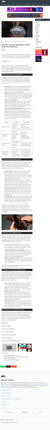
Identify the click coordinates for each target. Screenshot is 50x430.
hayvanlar (5, 385)
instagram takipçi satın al (6, 392)
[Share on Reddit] (14, 367)
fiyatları (9, 385)
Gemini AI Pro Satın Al (5, 395)
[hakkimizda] (1, 419)
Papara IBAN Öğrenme (6, 325)
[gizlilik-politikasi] (9, 419)
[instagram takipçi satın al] (38, 55)
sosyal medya (45, 384)
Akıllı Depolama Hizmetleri (10, 358)
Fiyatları (33, 4)
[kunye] (3, 419)
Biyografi (38, 26)
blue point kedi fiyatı (5, 404)
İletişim (43, 4)
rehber (35, 384)
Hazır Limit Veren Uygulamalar (7, 331)
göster (9, 61)
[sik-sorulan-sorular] (5, 419)
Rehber (9, 4)
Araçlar (4, 4)
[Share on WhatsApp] (2, 367)
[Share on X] (8, 367)
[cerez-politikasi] (11, 419)
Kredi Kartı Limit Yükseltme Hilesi (8, 328)
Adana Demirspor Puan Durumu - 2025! (12, 355)
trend (2, 385)
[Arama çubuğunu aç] (47, 4)
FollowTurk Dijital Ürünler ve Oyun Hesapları (10, 398)
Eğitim (17, 4)
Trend (22, 4)
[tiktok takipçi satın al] (45, 55)
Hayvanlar (38, 35)
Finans (13, 4)
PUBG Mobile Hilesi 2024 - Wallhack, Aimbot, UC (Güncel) (16, 356)
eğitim (38, 384)
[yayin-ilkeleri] (7, 419)
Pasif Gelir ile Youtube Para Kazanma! (12, 359)
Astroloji (37, 24)
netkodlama (3, 401)
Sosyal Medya (27, 4)
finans (41, 384)
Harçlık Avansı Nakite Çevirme (7, 337)
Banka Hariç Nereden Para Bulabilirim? (9, 334)
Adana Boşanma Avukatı (6, 390)
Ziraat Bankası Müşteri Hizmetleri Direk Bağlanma (11, 340)
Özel (37, 37)
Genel (38, 4)
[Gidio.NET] (3, 1)
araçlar (32, 384)
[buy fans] (38, 61)
